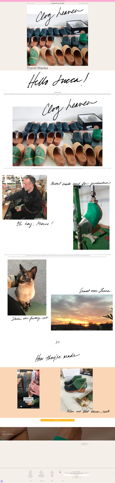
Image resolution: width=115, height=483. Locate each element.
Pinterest (52, 475)
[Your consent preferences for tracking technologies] (113, 478)
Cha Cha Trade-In (30, 476)
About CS (30, 472)
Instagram (52, 472)
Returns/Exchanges (41, 475)
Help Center (41, 472)
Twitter (52, 476)
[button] (83, 3)
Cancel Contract (41, 476)
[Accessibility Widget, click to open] (2, 481)
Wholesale (30, 475)
